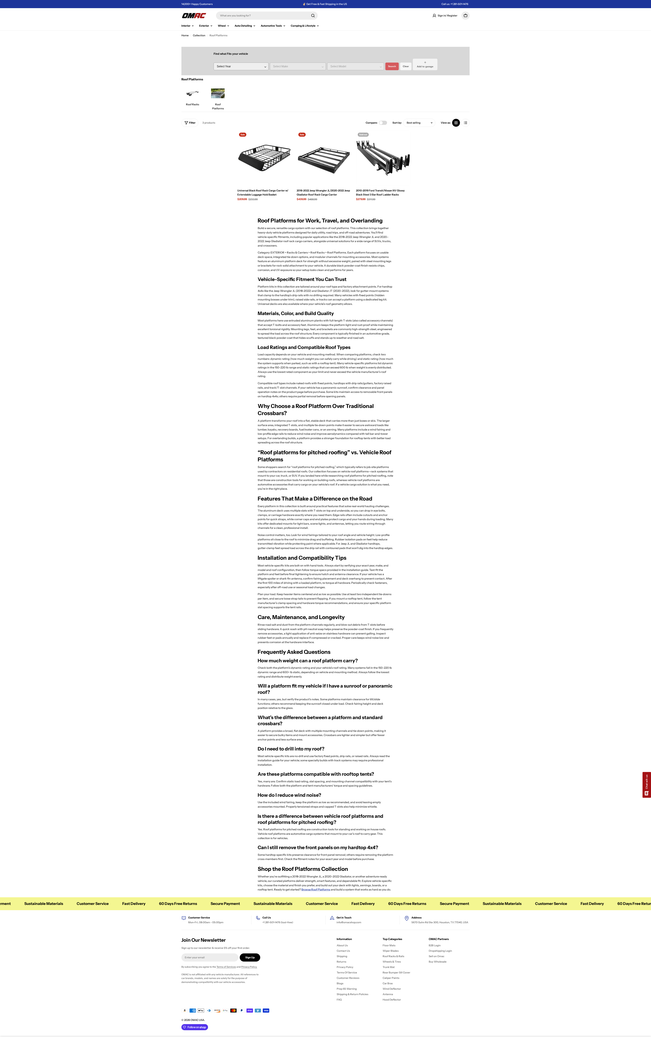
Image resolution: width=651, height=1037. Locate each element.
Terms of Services (226, 966)
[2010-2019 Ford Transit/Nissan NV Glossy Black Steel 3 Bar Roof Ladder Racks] (383, 158)
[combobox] (267, 16)
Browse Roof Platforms (315, 889)
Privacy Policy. (249, 966)
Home (185, 35)
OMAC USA (197, 1020)
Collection (199, 35)
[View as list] (465, 123)
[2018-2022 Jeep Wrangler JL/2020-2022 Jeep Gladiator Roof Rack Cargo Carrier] (324, 158)
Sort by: (397, 122)
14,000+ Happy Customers (197, 4)
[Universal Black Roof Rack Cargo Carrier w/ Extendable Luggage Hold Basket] (264, 158)
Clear (406, 66)
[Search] (313, 16)
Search (392, 66)
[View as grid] (456, 123)
